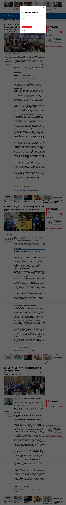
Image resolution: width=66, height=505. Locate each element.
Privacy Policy (24, 30)
